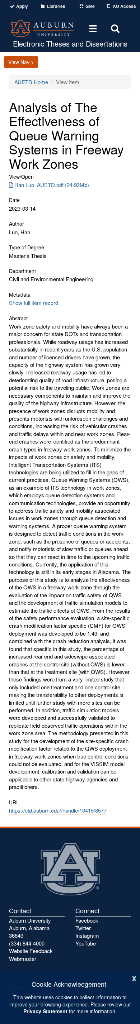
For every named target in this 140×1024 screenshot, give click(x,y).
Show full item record (33, 302)
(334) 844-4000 (27, 943)
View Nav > (21, 62)
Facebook (86, 920)
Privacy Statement (45, 1011)
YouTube (85, 943)
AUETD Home (31, 82)
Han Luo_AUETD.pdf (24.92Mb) (51, 184)
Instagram (87, 935)
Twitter (83, 928)
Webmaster (22, 958)
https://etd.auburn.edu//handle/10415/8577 (58, 810)
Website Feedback (31, 950)
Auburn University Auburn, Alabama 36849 (30, 928)
